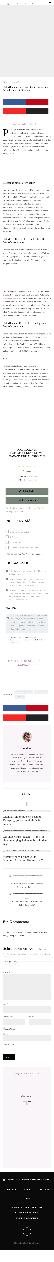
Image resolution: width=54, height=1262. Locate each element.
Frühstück (6, 82)
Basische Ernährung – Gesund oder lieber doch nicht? (27, 901)
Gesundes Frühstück (24, 692)
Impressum (37, 1207)
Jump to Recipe (20, 124)
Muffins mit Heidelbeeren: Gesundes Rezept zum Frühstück (27, 883)
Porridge (20, 697)
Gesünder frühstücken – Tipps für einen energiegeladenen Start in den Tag (25, 840)
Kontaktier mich (20, 1207)
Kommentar (7, 972)
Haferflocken (42, 692)
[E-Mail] (37, 111)
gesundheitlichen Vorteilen (20, 380)
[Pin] (37, 102)
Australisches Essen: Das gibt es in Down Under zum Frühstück (32, 1147)
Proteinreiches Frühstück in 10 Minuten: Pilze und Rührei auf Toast (25, 858)
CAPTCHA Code (8, 1044)
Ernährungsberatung (27, 1218)
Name (5, 1004)
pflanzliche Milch (10, 298)
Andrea (27, 748)
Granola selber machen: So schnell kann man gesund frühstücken (30, 1137)
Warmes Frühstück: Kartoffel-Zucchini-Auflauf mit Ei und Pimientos (31, 1157)
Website (31, 1016)
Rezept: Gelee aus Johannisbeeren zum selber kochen (26, 1115)
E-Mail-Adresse (9, 1016)
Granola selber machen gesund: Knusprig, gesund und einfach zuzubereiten (22, 820)
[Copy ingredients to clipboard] (28, 520)
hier (23, 629)
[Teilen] (14, 102)
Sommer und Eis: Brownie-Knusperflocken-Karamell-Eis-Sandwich (32, 1125)
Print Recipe (35, 124)
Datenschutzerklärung (27, 1213)
